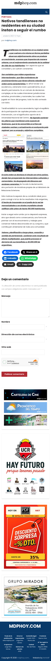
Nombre (5, 321)
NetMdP (46, 658)
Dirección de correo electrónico (17, 334)
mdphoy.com (11, 40)
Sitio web (6, 347)
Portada (6, 16)
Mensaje (5, 296)
